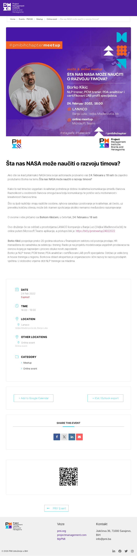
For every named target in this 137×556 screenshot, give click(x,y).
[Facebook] (120, 551)
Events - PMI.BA (26, 19)
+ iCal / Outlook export (105, 398)
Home (13, 19)
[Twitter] (126, 551)
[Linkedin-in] (114, 551)
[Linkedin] (71, 437)
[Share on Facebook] (56, 437)
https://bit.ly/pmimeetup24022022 (95, 231)
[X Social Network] (64, 437)
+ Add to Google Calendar (34, 398)
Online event (52, 19)
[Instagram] (132, 551)
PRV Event (59, 508)
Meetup (39, 19)
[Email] (79, 437)
